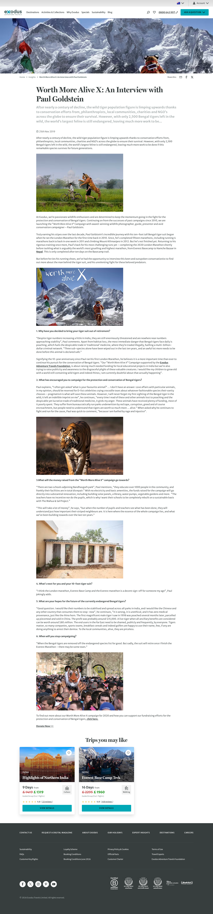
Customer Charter (115, 859)
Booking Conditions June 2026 (77, 859)
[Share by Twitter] (192, 77)
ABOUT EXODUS (90, 832)
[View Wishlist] (154, 12)
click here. (92, 719)
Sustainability (98, 12)
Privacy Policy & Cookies (118, 849)
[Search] (148, 12)
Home (22, 77)
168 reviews (106, 802)
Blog (110, 12)
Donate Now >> (45, 726)
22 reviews (47, 802)
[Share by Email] (180, 77)
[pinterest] (46, 884)
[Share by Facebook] (186, 77)
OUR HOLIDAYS (115, 832)
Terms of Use (157, 849)
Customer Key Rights (29, 859)
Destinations (32, 12)
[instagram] (38, 884)
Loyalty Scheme (70, 849)
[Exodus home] (13, 12)
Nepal (39, 251)
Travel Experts (158, 854)
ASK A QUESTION (192, 12)
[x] (30, 884)
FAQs (22, 854)
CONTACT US (26, 832)
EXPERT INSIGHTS (141, 832)
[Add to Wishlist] (69, 753)
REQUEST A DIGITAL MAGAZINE (57, 832)
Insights (32, 77)
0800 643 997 (167, 12)
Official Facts (113, 854)
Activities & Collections (52, 12)
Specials (85, 12)
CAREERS (188, 832)
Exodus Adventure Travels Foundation (168, 859)
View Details (47, 808)
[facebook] (23, 884)
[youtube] (54, 884)
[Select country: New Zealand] (180, 3)
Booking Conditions (72, 854)
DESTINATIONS (167, 832)
